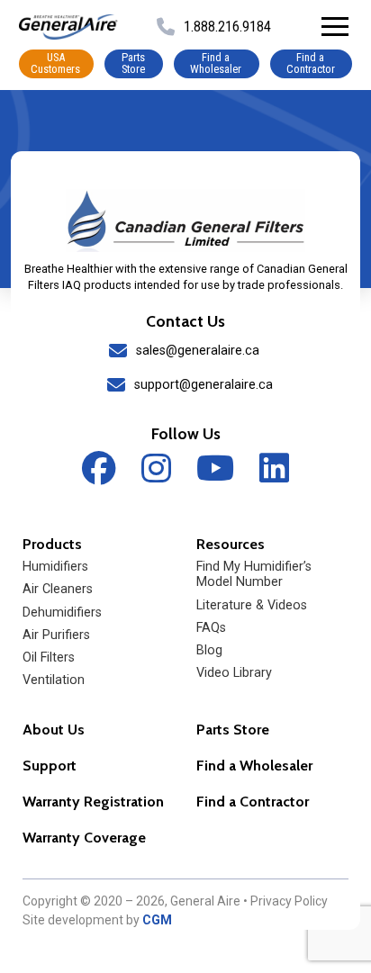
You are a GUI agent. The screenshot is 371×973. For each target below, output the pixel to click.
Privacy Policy (289, 901)
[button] (335, 27)
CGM (157, 920)
